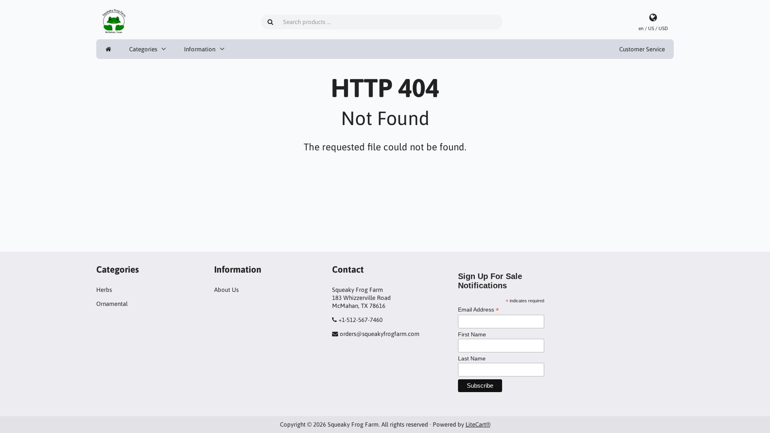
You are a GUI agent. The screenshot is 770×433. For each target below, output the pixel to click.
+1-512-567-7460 (360, 319)
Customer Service (642, 49)
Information (199, 49)
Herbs (104, 289)
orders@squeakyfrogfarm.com (379, 333)
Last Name (472, 358)
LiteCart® (478, 424)
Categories (143, 49)
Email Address (478, 310)
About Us (226, 289)
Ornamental (112, 303)
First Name (472, 334)
